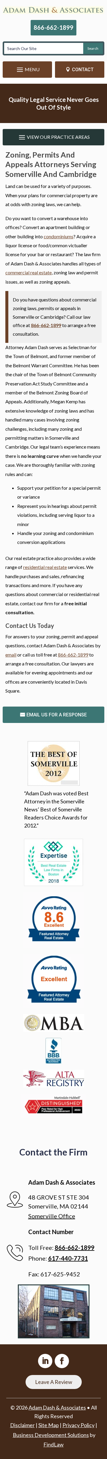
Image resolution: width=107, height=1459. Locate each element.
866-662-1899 (53, 27)
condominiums (58, 236)
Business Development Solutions (51, 1435)
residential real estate (45, 567)
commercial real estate (28, 272)
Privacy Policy (78, 1425)
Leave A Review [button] (53, 1382)
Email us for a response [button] (56, 715)
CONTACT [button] (83, 69)
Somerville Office (51, 1216)
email (10, 654)
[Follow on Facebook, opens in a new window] (62, 1361)
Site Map (48, 1425)
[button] (27, 69)
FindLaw (53, 1444)
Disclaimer (22, 1425)
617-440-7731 (68, 1258)
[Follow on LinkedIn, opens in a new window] (45, 1361)
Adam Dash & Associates (57, 1407)
